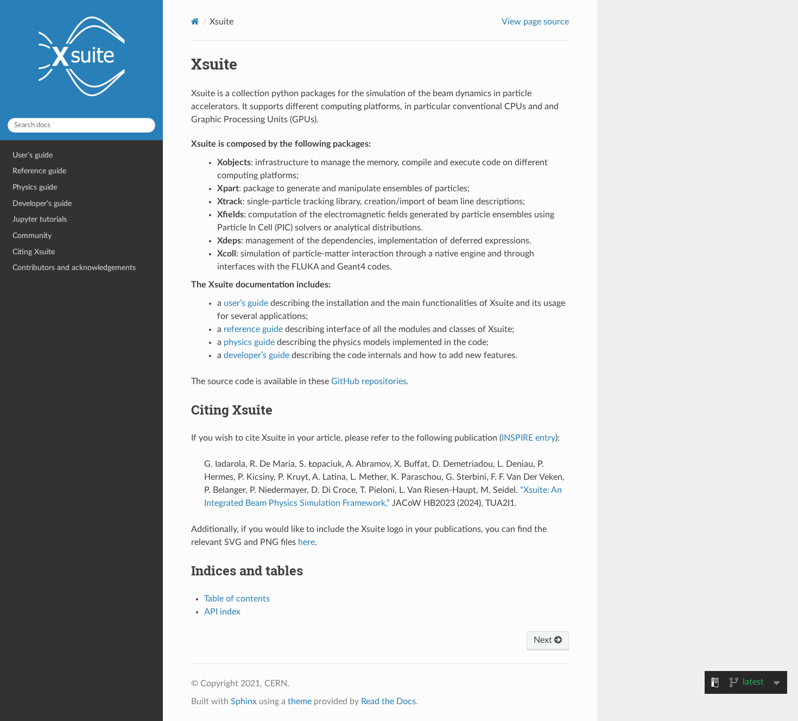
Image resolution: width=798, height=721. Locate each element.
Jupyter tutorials (39, 219)
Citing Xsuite (33, 252)
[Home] (195, 21)
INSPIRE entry (528, 438)
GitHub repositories (369, 381)
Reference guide (39, 171)
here (306, 542)
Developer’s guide (42, 203)
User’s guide (32, 155)
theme (300, 701)
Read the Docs (388, 701)
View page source (535, 21)
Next (544, 640)
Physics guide (34, 187)
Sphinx (244, 701)
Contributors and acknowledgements (74, 268)
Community (32, 235)
